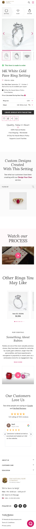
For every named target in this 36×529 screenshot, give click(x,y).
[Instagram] (25, 506)
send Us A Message (12, 495)
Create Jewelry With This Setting (18, 112)
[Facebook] (20, 506)
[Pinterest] (15, 506)
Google (30, 405)
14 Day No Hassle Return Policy (14, 90)
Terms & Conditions (8, 522)
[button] (32, 33)
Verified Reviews (19, 408)
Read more (18, 362)
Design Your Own (25, 177)
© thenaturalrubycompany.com (12, 519)
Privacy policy (6, 525)
